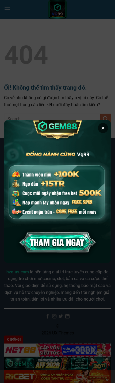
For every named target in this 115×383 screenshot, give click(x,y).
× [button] (103, 128)
